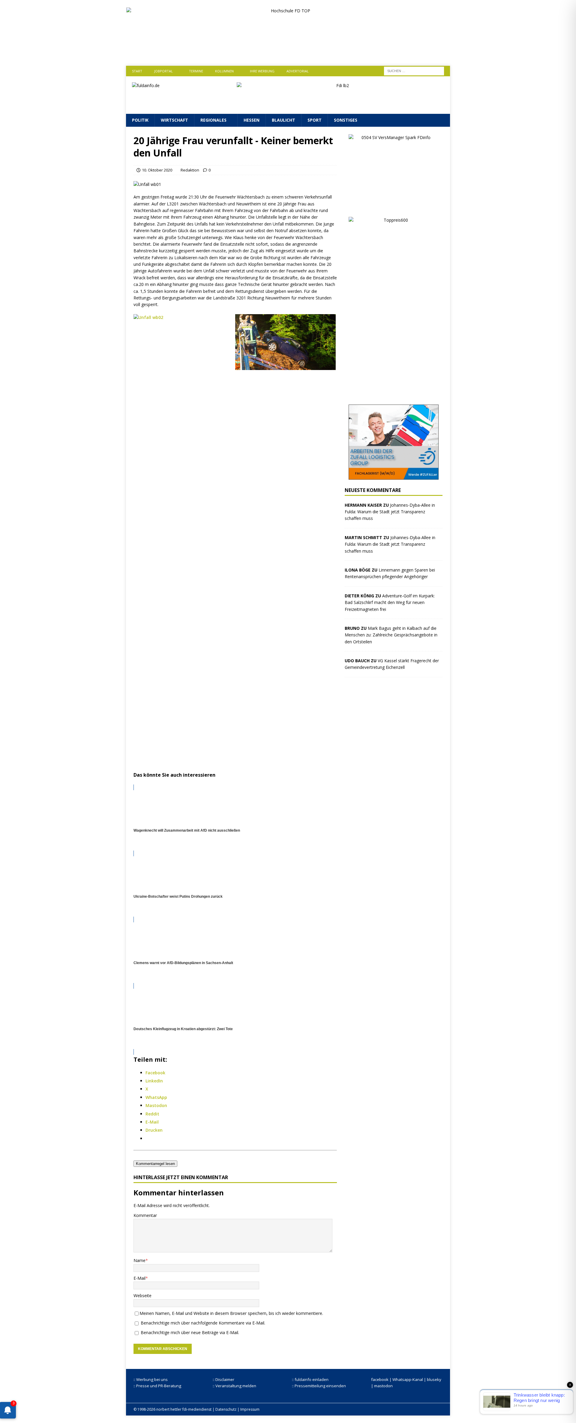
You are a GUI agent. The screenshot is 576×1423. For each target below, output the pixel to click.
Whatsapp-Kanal (407, 1379)
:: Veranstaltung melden (234, 1385)
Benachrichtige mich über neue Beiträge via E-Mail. (190, 1332)
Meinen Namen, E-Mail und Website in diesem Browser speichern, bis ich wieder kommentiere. (231, 1313)
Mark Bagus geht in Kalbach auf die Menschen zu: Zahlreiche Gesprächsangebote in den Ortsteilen (391, 635)
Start (137, 71)
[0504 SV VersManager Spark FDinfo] (394, 205)
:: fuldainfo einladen (310, 1379)
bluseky (434, 1379)
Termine (196, 71)
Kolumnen (224, 71)
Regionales (213, 120)
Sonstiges (345, 120)
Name (140, 1260)
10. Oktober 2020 (157, 170)
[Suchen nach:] (414, 70)
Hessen (252, 120)
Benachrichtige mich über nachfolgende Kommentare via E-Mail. (203, 1323)
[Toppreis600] (394, 393)
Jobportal (163, 71)
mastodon (383, 1385)
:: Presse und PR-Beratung (157, 1385)
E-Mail (140, 1278)
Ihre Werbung (262, 71)
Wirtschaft (174, 120)
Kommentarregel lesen (155, 1163)
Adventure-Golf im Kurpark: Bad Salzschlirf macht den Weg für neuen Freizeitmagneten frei (390, 602)
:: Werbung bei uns (151, 1379)
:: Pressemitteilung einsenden (319, 1385)
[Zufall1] (394, 476)
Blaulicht (283, 120)
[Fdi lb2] (340, 104)
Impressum (250, 1409)
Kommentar (145, 1215)
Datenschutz (225, 1409)
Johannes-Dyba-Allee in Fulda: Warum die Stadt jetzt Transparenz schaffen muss (390, 511)
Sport (315, 120)
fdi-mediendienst (197, 1409)
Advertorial (297, 71)
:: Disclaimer (223, 1379)
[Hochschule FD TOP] (288, 53)
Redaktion (190, 170)
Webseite (143, 1295)
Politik (140, 120)
